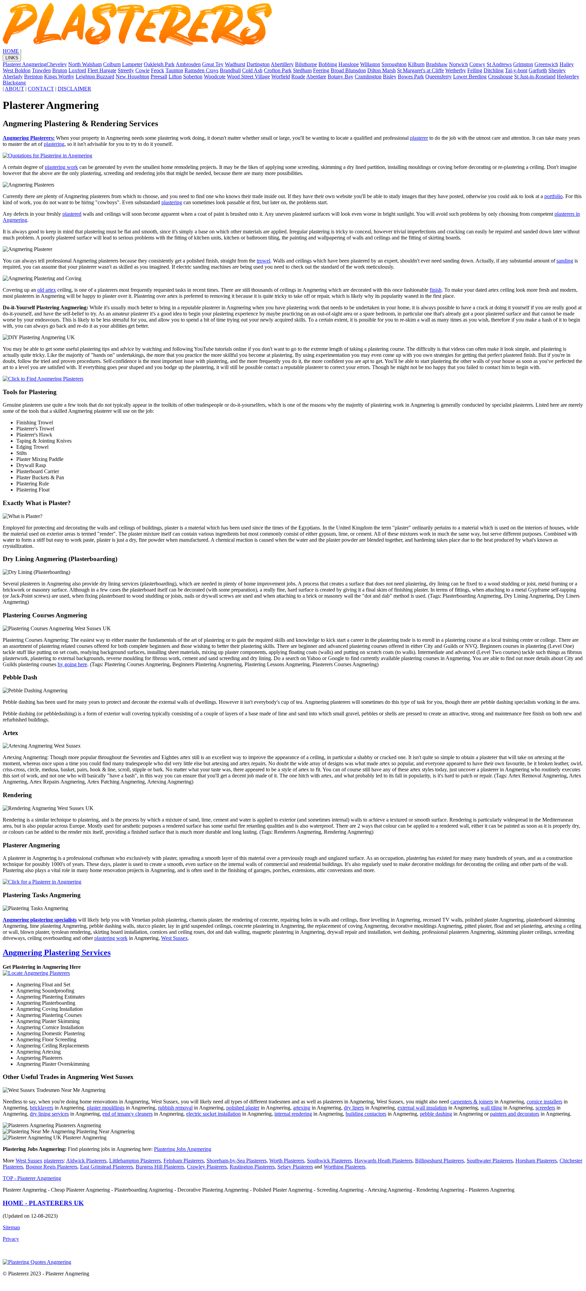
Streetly (126, 70)
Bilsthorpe (306, 64)
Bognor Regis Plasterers (51, 1167)
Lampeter (132, 64)
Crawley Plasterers (207, 1167)
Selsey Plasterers (295, 1167)
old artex (46, 290)
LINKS (11, 57)
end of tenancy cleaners (127, 1114)
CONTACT (41, 89)
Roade (298, 76)
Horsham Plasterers (536, 1160)
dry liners (354, 1108)
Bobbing (327, 64)
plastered (71, 214)
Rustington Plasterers (252, 1167)
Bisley (389, 76)
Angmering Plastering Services (57, 952)
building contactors (366, 1114)
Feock (157, 70)
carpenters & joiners (471, 1101)
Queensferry (438, 76)
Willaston (370, 64)
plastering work (61, 167)
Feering (321, 70)
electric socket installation (213, 1114)
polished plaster (242, 1108)
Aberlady (13, 76)
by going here (72, 664)
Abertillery (282, 64)
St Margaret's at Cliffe (420, 70)
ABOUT (14, 89)
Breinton (33, 76)
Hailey (567, 64)
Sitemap (11, 1227)
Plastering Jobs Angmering (182, 1149)
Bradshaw (437, 64)
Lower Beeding (470, 76)
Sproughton (394, 64)
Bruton (59, 70)
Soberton (192, 76)
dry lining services (49, 1114)
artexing (301, 1108)
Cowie (142, 70)
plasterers (54, 1160)
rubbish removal (175, 1108)
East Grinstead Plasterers (106, 1167)
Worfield (280, 76)
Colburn (112, 64)
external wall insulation (422, 1108)
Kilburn (416, 64)
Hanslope (348, 64)
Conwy (477, 64)
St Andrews (499, 64)
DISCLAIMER (74, 89)
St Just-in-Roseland (534, 76)
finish (436, 290)
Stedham (302, 70)
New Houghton (132, 76)
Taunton (174, 70)
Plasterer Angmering (24, 64)
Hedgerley (568, 76)
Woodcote (215, 76)
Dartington (258, 64)
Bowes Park (411, 76)
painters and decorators (514, 1114)
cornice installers (544, 1101)
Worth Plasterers (286, 1160)
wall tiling (491, 1108)
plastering (54, 144)
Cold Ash (252, 70)
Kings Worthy (59, 76)
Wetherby (455, 70)
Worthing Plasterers (344, 1167)
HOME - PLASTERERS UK (43, 1203)
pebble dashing (436, 1114)
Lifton (175, 76)
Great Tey (212, 64)
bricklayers (41, 1108)
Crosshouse (500, 76)
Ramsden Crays (201, 70)
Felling (474, 70)
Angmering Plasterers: (29, 138)
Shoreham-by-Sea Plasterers (237, 1160)
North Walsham (85, 64)
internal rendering (293, 1114)
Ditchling (494, 70)
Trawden (41, 70)
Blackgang (14, 82)
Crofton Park (278, 70)
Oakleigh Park (159, 64)
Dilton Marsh (381, 70)
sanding (564, 261)
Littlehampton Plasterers (135, 1160)
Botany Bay (340, 76)
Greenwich (546, 64)
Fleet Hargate (101, 70)
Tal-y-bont (516, 70)
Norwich (458, 64)
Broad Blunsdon (348, 70)
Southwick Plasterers (329, 1160)
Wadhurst (235, 64)
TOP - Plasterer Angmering (32, 1178)
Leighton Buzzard (95, 76)
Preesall (159, 76)
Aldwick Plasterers (86, 1160)
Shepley (557, 70)
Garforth (538, 70)
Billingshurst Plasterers (439, 1160)
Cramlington (368, 76)
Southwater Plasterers (490, 1160)
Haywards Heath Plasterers (383, 1160)
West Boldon (17, 70)
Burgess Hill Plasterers (160, 1167)
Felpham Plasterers (183, 1160)
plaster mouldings (105, 1108)
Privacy (11, 1239)
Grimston (523, 64)
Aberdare (316, 76)
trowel (263, 261)
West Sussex (174, 938)
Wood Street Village (248, 76)
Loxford (77, 70)
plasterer (419, 138)
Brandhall (230, 70)
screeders (545, 1108)
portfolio (553, 196)
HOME (11, 51)
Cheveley (56, 64)
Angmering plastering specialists (40, 920)
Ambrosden (188, 64)
